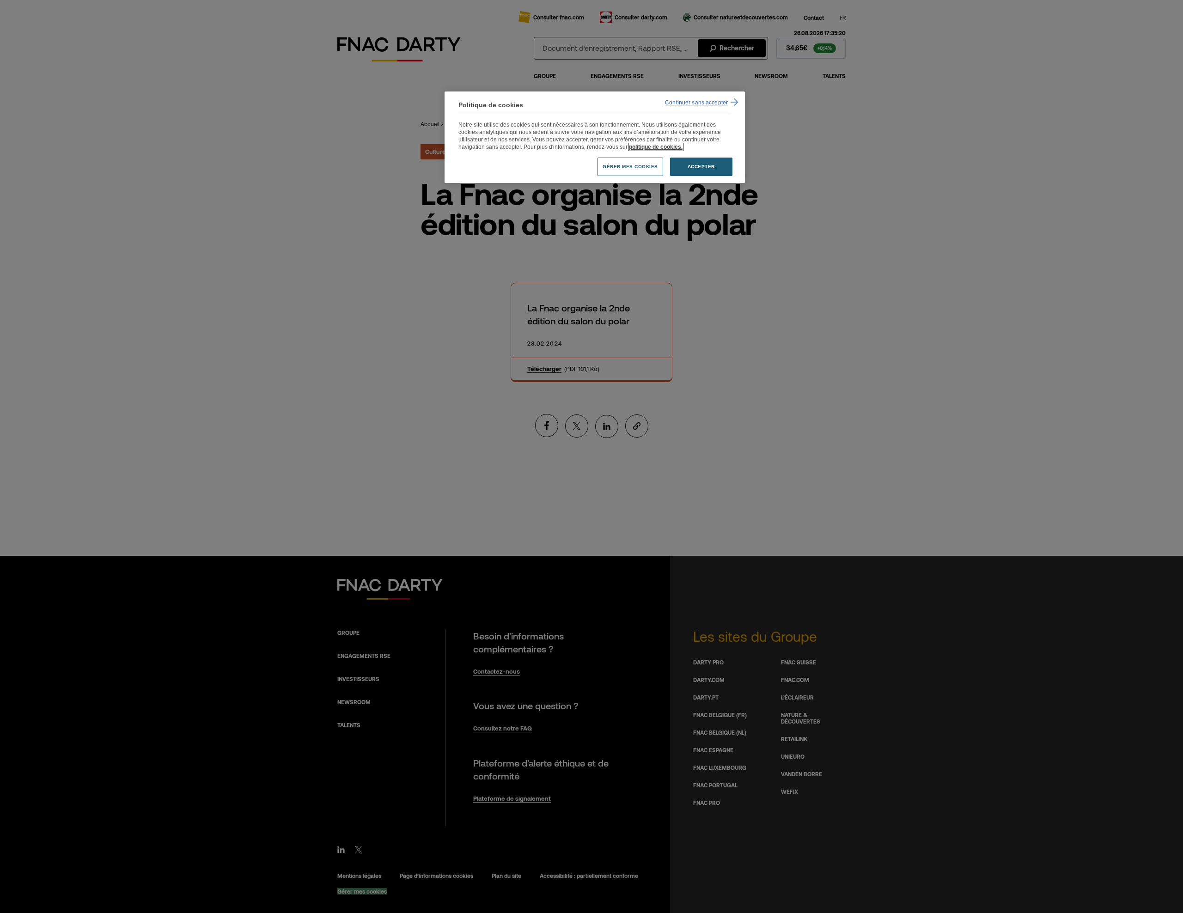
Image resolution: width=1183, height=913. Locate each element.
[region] (595, 137)
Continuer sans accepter (696, 102)
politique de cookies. (656, 147)
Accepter (701, 166)
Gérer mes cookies (630, 166)
